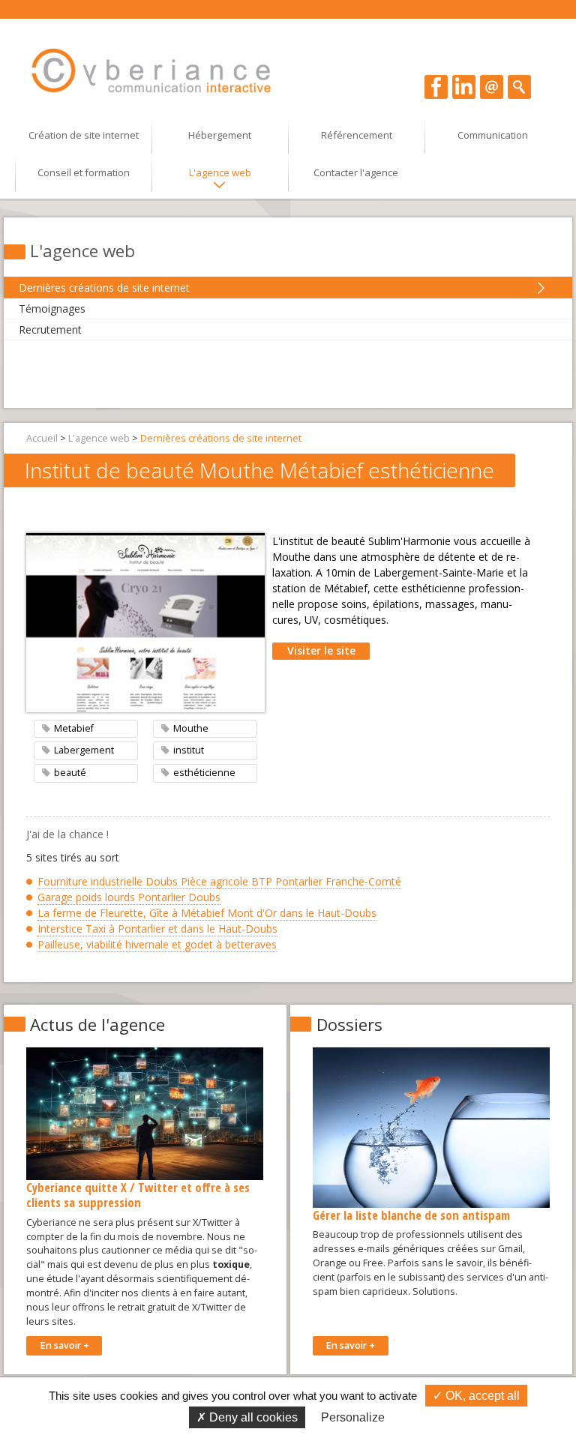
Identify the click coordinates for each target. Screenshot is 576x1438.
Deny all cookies (252, 1417)
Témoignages (52, 308)
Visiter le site (321, 650)
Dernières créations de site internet (104, 287)
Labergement (84, 750)
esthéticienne (204, 772)
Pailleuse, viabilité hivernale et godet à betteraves (157, 944)
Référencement (356, 135)
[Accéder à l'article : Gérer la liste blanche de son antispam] (431, 1126)
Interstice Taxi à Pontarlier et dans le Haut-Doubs (158, 928)
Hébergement (219, 135)
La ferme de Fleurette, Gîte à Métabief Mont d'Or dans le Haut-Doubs (207, 913)
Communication (493, 135)
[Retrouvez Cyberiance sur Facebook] (436, 86)
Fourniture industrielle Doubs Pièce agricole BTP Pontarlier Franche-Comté (219, 881)
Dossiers (349, 1024)
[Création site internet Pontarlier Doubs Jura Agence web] (151, 71)
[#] (519, 86)
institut (188, 750)
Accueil (42, 438)
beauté (70, 772)
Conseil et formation (84, 172)
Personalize (353, 1417)
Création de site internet (83, 135)
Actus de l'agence (97, 1024)
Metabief (74, 728)
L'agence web (220, 172)
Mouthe (190, 728)
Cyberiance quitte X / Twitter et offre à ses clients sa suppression (138, 1195)
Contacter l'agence (356, 172)
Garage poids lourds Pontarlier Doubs (129, 897)
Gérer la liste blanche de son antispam (411, 1215)
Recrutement (50, 329)
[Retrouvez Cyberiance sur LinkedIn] (464, 86)
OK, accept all (481, 1395)
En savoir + (64, 1345)
